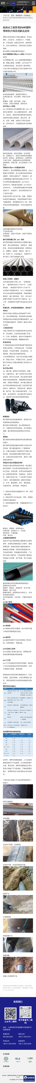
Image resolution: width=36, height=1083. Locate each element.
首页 (12, 15)
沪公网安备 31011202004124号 (18, 1079)
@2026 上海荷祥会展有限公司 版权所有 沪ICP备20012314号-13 (18, 1076)
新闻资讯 (19, 15)
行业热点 (27, 15)
